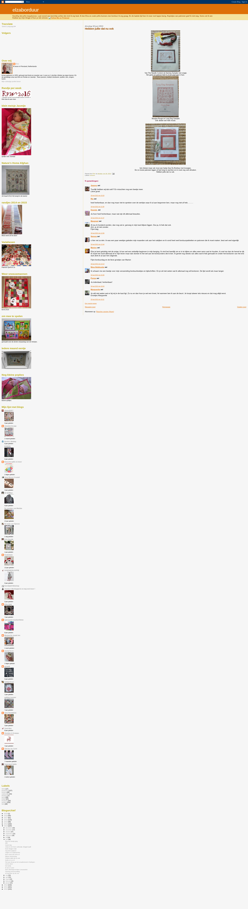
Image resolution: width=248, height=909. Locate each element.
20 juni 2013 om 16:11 (97, 299)
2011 (6, 887)
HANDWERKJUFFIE (11, 570)
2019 (6, 813)
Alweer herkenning (11, 856)
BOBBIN (7, 446)
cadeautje (5, 794)
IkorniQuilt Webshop (11, 586)
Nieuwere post (90, 307)
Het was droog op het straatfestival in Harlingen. (20, 862)
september (9, 833)
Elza (17, 64)
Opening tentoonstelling (12, 871)
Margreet (94, 221)
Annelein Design (10, 426)
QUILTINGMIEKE (10, 713)
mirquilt (7, 666)
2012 (6, 885)
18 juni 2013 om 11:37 (97, 218)
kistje (3, 799)
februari (8, 881)
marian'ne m (9, 651)
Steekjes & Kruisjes (11, 733)
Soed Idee (8, 728)
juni (7, 839)
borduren (92, 175)
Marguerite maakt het (12, 635)
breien (4, 792)
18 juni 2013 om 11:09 (97, 206)
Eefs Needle (8, 539)
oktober (8, 831)
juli (6, 837)
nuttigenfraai (9, 682)
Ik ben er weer (9, 868)
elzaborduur (25, 10)
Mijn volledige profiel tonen (11, 81)
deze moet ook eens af (12, 854)
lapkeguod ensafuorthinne (14, 620)
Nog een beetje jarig (11, 841)
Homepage (166, 307)
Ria (92, 199)
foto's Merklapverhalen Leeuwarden (16, 869)
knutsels (4, 800)
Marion (94, 248)
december (9, 828)
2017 (6, 818)
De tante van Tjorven (12, 524)
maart (8, 879)
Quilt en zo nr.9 (10, 860)
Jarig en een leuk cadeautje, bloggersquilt (18, 847)
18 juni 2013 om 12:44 (97, 244)
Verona (94, 236)
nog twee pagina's (10, 850)
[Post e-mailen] (113, 173)
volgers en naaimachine (12, 852)
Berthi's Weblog (10, 441)
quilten (4, 802)
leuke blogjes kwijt (10, 849)
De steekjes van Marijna (13, 508)
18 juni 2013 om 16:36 (97, 275)
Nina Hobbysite (97, 267)
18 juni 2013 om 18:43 (97, 286)
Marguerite (95, 289)
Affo (6, 843)
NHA (3, 789)
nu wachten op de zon (12, 873)
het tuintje (8, 866)
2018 (6, 815)
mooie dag (8, 845)
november (9, 830)
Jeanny (94, 185)
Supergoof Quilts (10, 764)
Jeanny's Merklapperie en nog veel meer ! (19, 589)
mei (7, 875)
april (7, 877)
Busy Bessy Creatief (12, 477)
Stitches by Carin (10, 749)
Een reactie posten (91, 303)
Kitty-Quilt (8, 604)
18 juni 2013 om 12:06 (97, 233)
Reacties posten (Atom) (105, 312)
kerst (3, 797)
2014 (6, 824)
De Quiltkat (8, 493)
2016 (6, 820)
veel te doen (9, 864)
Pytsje (93, 278)
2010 (6, 889)
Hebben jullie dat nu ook (12, 858)
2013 (6, 826)
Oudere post (241, 307)
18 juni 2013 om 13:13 (97, 264)
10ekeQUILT (8, 410)
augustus (9, 835)
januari (8, 883)
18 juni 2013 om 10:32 (97, 195)
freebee (4, 795)
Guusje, (94, 210)
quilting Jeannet (10, 697)
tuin (3, 804)
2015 (6, 822)
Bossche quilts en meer (13, 462)
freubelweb (8, 555)
